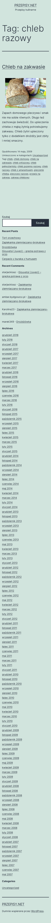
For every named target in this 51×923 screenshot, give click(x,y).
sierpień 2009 (10, 748)
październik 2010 (12, 683)
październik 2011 (11, 632)
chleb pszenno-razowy (29, 166)
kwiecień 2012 (10, 604)
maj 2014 (7, 488)
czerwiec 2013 (10, 539)
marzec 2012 (9, 609)
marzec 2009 (9, 772)
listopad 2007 (10, 846)
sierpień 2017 (9, 358)
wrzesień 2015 (10, 423)
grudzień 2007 (10, 841)
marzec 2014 (9, 497)
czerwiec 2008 (10, 813)
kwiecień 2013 (10, 549)
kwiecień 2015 (10, 437)
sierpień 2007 (10, 860)
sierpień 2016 (9, 386)
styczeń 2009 (10, 781)
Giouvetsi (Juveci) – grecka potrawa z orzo (24, 253)
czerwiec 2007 (10, 869)
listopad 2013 (9, 516)
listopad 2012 (9, 572)
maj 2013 (7, 544)
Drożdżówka (9, 247)
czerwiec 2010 (10, 702)
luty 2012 (7, 614)
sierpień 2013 (9, 530)
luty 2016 (7, 404)
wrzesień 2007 (10, 855)
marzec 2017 (9, 367)
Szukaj (6, 216)
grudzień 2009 (10, 730)
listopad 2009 (10, 734)
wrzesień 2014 (10, 470)
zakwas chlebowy (20, 177)
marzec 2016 (9, 400)
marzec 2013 (9, 553)
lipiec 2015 (8, 432)
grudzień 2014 (10, 455)
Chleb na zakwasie (23, 67)
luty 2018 (7, 339)
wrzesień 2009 (10, 744)
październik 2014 (12, 465)
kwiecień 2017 (10, 362)
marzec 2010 (9, 716)
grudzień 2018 (10, 335)
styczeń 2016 (9, 409)
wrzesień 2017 (10, 353)
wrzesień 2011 (10, 637)
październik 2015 (12, 418)
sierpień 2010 (9, 693)
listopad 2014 (10, 460)
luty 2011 (7, 665)
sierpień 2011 (9, 642)
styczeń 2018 (9, 344)
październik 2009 (12, 739)
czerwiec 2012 (10, 595)
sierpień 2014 (9, 474)
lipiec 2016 (8, 390)
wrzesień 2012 (10, 581)
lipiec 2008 (8, 809)
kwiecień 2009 (10, 767)
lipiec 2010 (8, 697)
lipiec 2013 (8, 535)
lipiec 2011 (8, 646)
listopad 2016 (9, 376)
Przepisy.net (25, 5)
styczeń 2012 (9, 618)
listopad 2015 (9, 414)
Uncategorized (40, 155)
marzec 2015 (9, 441)
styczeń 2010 (9, 725)
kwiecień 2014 (10, 493)
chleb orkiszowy (21, 162)
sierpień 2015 (9, 428)
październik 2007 (12, 851)
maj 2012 (7, 600)
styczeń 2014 (10, 507)
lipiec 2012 (8, 590)
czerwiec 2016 (10, 395)
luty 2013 (7, 558)
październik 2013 (12, 521)
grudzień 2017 (10, 349)
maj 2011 (7, 655)
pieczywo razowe (19, 173)
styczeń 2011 (9, 669)
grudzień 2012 (10, 567)
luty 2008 (7, 832)
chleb (10, 159)
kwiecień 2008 (10, 823)
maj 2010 (7, 707)
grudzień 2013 (10, 511)
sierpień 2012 (9, 586)
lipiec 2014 (8, 479)
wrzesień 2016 (10, 381)
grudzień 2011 (10, 623)
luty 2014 (7, 502)
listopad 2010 (9, 679)
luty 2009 (7, 776)
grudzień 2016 (10, 372)
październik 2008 (12, 795)
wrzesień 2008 (10, 800)
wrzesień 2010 (10, 688)
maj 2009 (7, 762)
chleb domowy (21, 159)
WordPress (37, 911)
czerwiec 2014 (10, 483)
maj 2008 (7, 818)
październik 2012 (12, 576)
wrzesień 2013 (10, 525)
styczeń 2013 (9, 562)
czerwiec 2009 (10, 758)
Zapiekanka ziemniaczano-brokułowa (23, 242)
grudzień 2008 (10, 786)
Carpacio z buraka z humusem (19, 258)
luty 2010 (7, 721)
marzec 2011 (9, 660)
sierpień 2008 (10, 804)
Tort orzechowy (11, 237)
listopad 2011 (9, 628)
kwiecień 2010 (10, 711)
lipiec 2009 (8, 753)
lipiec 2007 (8, 865)
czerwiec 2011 (10, 651)
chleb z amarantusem (22, 170)
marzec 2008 (9, 827)
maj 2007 (7, 874)
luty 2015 (7, 446)
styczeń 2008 (10, 837)
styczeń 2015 (9, 451)
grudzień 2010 (10, 674)
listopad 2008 (10, 790)
